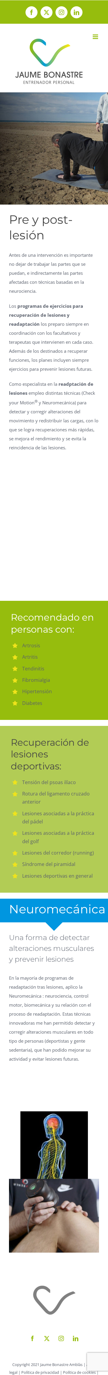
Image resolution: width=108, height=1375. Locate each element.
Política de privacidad (40, 1372)
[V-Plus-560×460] (54, 1181)
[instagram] (61, 1338)
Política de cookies (79, 1372)
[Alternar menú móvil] (96, 37)
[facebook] (32, 1338)
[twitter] (46, 1338)
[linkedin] (75, 1338)
